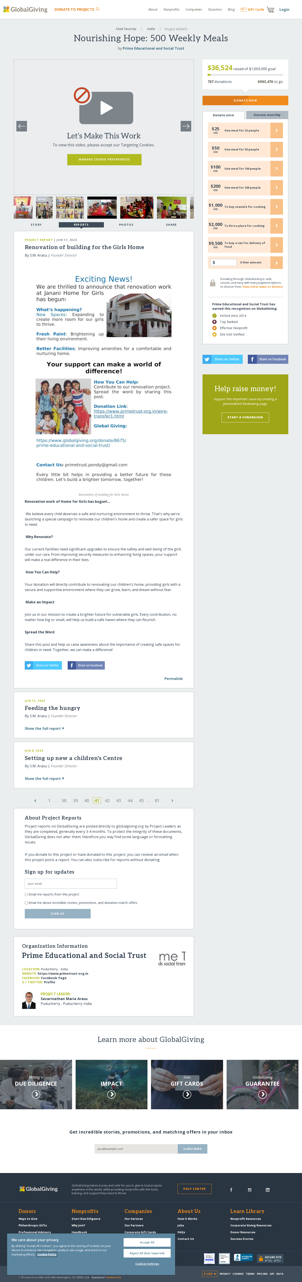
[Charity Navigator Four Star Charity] (211, 1258)
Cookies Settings (147, 1264)
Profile (49, 982)
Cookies (238, 1273)
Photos (126, 225)
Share (171, 225)
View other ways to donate (262, 287)
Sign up (58, 914)
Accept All (147, 1242)
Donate (74, 9)
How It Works (187, 1219)
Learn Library (247, 1211)
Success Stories (241, 1239)
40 (86, 800)
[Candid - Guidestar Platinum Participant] (226, 1258)
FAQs (181, 1232)
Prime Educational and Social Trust (153, 48)
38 (63, 800)
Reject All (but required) (147, 1253)
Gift (256, 9)
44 (130, 800)
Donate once (223, 115)
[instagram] (249, 1189)
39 (75, 800)
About (153, 9)
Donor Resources (242, 1232)
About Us (189, 1211)
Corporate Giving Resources (250, 1225)
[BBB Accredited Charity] (245, 1258)
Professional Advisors (35, 1232)
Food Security (126, 29)
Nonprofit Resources (245, 1219)
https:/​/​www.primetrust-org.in (63, 973)
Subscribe (192, 1149)
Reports (81, 225)
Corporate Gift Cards (140, 1232)
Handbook (79, 1232)
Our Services (133, 1219)
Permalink (173, 678)
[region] (91, 1254)
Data (279, 1273)
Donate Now (245, 100)
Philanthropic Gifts (33, 1225)
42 (107, 800)
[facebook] (231, 1189)
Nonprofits (171, 9)
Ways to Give (28, 1219)
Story (36, 225)
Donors (27, 1211)
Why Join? (78, 1225)
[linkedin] (268, 1189)
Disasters (215, 9)
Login (284, 9)
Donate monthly (267, 115)
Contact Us (186, 1239)
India (151, 29)
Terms (250, 1273)
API (272, 1273)
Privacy (225, 1273)
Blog (231, 9)
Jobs (181, 1225)
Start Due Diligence (86, 1219)
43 (118, 800)
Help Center (194, 1189)
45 (141, 800)
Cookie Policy (47, 1254)
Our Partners (133, 1225)
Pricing (262, 1273)
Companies (193, 9)
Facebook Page (54, 978)
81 (157, 800)
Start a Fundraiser (245, 417)
